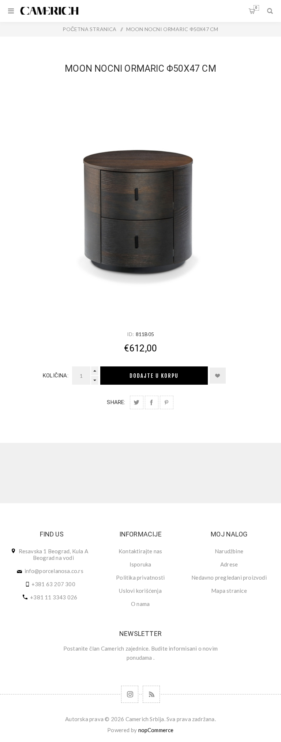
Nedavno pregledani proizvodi (229, 577)
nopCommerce (156, 730)
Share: (116, 402)
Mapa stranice (229, 590)
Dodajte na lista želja (218, 376)
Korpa (256, 8)
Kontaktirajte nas (140, 551)
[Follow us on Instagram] (129, 694)
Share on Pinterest (166, 402)
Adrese (229, 564)
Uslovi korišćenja (140, 590)
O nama (140, 603)
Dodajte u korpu (154, 375)
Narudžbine (229, 551)
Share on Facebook (151, 402)
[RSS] (151, 694)
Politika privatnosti (140, 577)
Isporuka (140, 564)
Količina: (55, 375)
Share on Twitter (136, 402)
